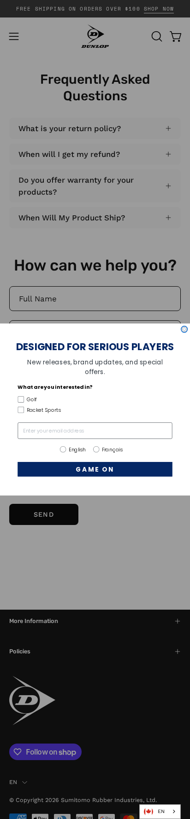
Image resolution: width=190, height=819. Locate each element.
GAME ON (95, 469)
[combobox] (160, 811)
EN (161, 811)
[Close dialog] (184, 329)
